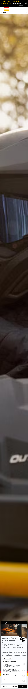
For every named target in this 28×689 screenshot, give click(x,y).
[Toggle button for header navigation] (2, 9)
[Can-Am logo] (6, 9)
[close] (26, 3)
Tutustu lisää (21, 5)
